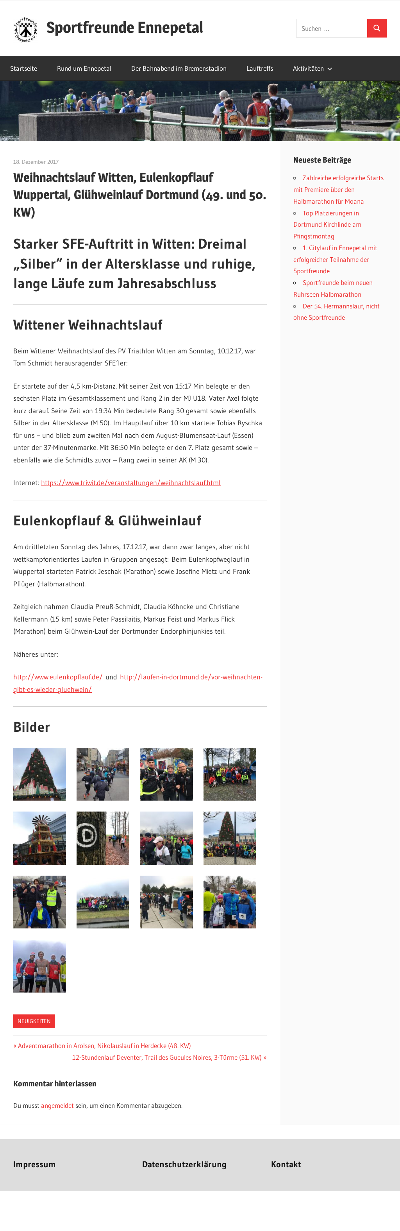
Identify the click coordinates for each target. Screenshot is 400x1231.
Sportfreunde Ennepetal (124, 27)
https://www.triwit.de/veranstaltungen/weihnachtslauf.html (131, 482)
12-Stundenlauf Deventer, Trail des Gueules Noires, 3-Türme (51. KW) (167, 1057)
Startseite (23, 68)
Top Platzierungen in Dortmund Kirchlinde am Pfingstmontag (327, 224)
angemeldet (57, 1105)
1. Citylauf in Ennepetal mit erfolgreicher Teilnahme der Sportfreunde (335, 259)
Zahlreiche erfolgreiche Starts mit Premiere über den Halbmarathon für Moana (338, 189)
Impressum (34, 1164)
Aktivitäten (308, 68)
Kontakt (286, 1164)
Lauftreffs (259, 68)
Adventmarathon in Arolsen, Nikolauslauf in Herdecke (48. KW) (104, 1045)
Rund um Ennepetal (84, 68)
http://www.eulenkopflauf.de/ (59, 677)
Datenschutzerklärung (184, 1164)
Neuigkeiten (34, 1021)
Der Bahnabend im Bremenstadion (179, 68)
